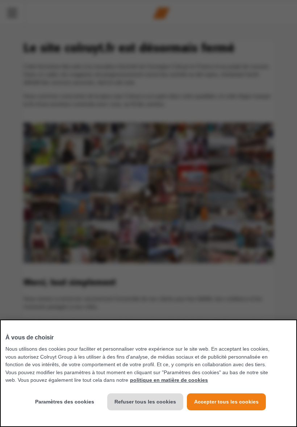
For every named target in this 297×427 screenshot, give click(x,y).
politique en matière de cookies (169, 380)
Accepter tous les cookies (226, 402)
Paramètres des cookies (64, 402)
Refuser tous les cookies (145, 402)
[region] (148, 373)
